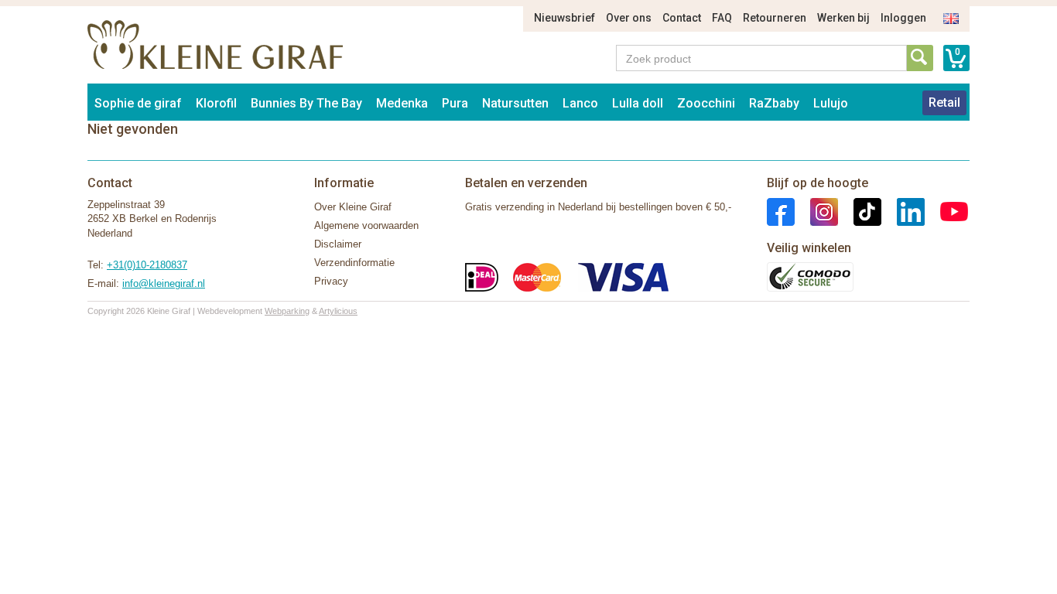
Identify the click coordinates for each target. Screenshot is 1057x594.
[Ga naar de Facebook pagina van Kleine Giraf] (781, 211)
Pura (455, 103)
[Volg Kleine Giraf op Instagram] (816, 211)
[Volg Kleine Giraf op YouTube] (946, 211)
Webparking (287, 311)
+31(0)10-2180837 (147, 265)
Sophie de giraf (138, 103)
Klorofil (216, 103)
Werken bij (843, 18)
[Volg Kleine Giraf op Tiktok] (859, 211)
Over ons (629, 18)
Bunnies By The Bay (306, 103)
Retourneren (774, 18)
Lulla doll (637, 103)
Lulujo (830, 103)
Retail (944, 102)
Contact (681, 18)
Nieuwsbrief (564, 18)
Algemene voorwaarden (366, 225)
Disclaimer (337, 244)
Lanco (580, 103)
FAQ (722, 18)
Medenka (402, 103)
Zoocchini (706, 103)
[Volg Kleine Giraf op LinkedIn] (903, 211)
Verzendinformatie (354, 262)
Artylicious (338, 311)
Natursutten (515, 103)
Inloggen (903, 18)
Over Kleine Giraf (353, 207)
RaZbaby (774, 103)
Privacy (331, 281)
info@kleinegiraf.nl (163, 283)
